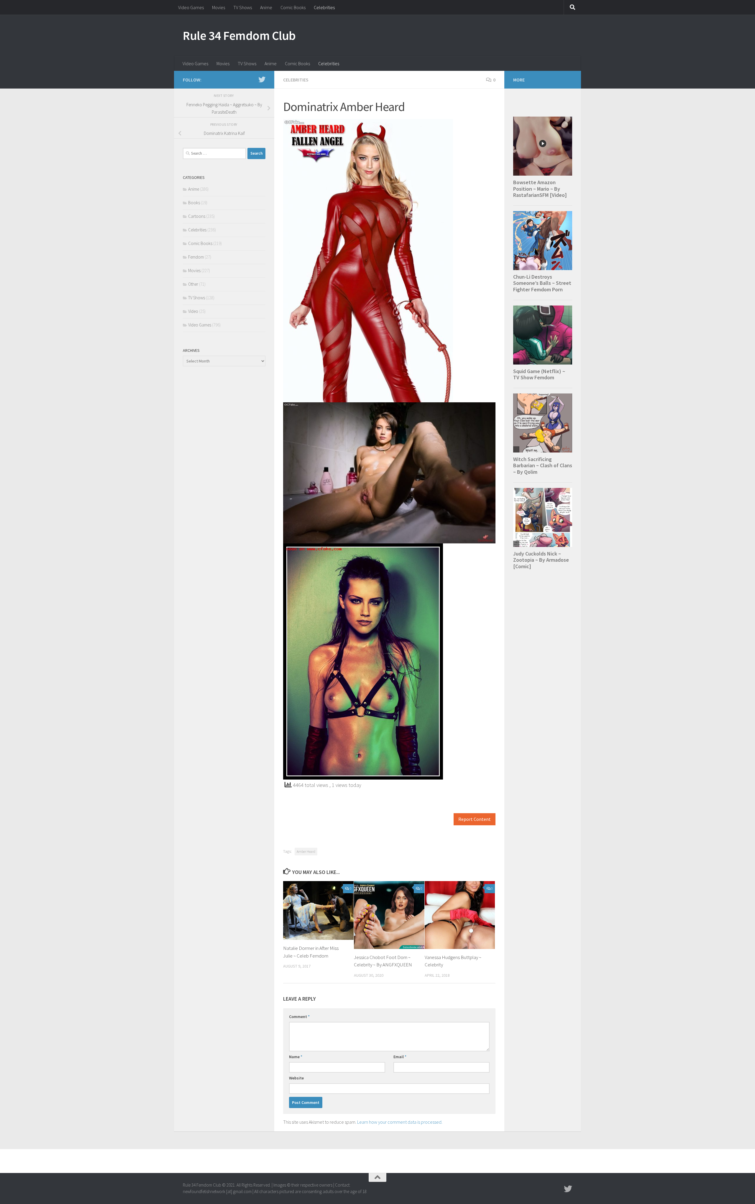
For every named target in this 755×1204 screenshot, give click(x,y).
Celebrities (324, 7)
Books (194, 202)
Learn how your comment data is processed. (399, 1122)
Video (193, 311)
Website (296, 1078)
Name (295, 1056)
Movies (218, 7)
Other (193, 284)
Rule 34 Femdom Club (239, 35)
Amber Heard (306, 851)
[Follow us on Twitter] (261, 79)
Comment (299, 1016)
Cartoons (196, 216)
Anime (266, 7)
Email (399, 1056)
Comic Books (293, 7)
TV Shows (242, 7)
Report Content (474, 819)
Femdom (196, 257)
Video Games (191, 7)
